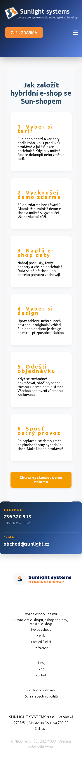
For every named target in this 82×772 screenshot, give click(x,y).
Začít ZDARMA (24, 32)
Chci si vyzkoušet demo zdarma (41, 479)
